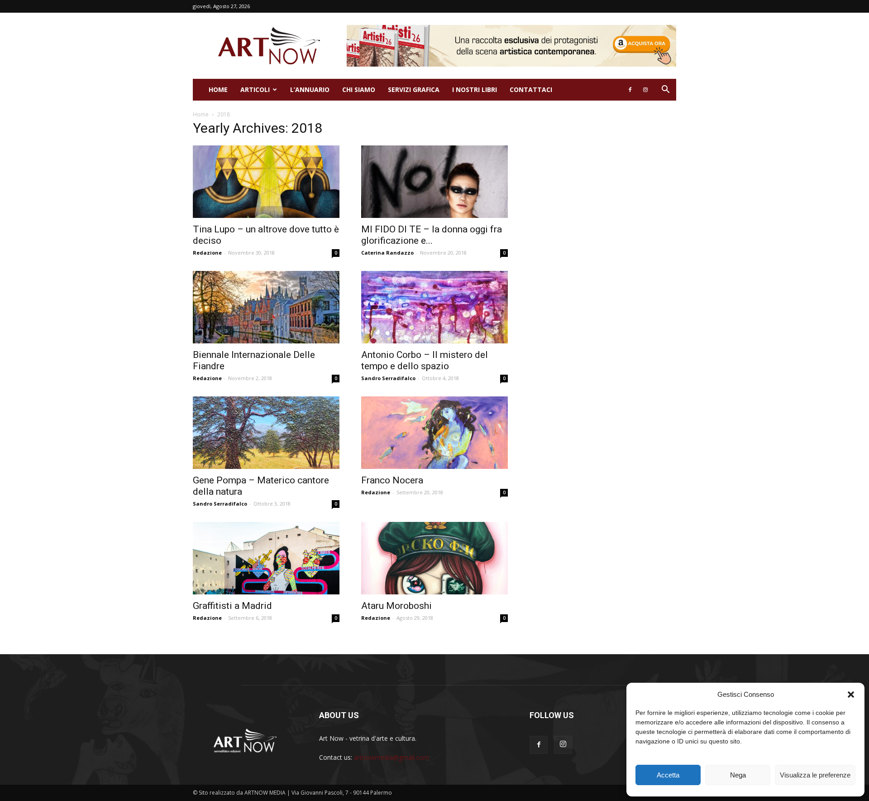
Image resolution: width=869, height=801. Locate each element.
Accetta (668, 775)
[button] (850, 694)
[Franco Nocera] (434, 432)
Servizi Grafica (413, 89)
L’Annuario (309, 89)
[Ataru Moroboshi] (434, 558)
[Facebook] (630, 90)
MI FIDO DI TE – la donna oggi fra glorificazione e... (431, 235)
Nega (738, 775)
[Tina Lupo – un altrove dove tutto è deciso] (266, 181)
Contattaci (531, 89)
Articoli (255, 89)
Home (218, 89)
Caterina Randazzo (387, 252)
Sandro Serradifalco (388, 378)
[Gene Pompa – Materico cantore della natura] (266, 432)
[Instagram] (645, 90)
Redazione (207, 252)
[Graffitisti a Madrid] (266, 558)
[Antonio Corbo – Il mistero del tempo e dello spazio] (434, 307)
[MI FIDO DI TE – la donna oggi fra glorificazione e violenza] (434, 181)
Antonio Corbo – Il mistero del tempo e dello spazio (424, 360)
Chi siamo (358, 89)
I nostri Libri (474, 89)
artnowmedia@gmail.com (391, 757)
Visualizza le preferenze (815, 775)
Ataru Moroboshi (396, 605)
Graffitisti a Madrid (232, 605)
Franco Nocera (392, 480)
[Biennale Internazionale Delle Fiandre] (266, 307)
